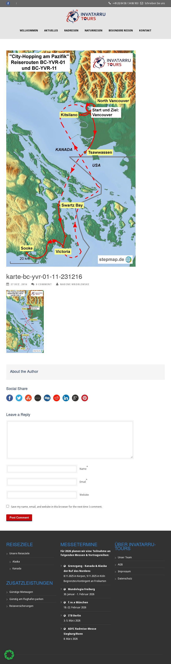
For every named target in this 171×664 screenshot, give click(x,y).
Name (83, 469)
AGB (120, 564)
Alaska (16, 561)
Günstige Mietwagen (21, 592)
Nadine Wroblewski (74, 284)
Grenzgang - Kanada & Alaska (87, 566)
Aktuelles (51, 30)
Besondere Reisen (121, 30)
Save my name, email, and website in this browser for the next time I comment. (56, 506)
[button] (9, 655)
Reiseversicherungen (21, 606)
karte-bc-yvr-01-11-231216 (44, 276)
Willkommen (29, 30)
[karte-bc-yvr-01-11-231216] (85, 158)
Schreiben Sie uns (155, 3)
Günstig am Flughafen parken (26, 599)
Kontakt (145, 30)
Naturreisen (93, 30)
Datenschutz (125, 578)
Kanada (17, 568)
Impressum (124, 571)
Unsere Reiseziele (19, 553)
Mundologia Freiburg (81, 589)
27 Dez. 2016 (19, 284)
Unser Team (125, 557)
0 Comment (44, 284)
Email (83, 482)
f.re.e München (78, 602)
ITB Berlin (74, 615)
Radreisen (71, 30)
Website (84, 495)
